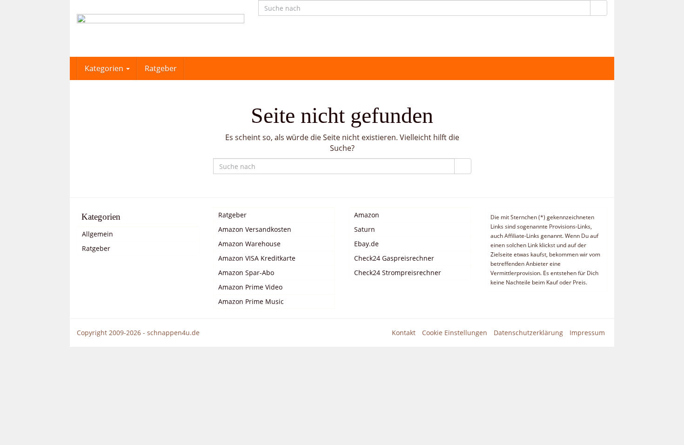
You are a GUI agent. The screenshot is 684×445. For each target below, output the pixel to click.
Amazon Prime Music (251, 301)
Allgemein (97, 233)
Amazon (366, 214)
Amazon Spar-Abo (246, 272)
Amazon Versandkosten (254, 229)
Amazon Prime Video (250, 287)
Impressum (587, 332)
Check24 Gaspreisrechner (394, 258)
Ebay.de (366, 243)
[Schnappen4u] (160, 28)
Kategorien (105, 68)
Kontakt (404, 332)
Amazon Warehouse (249, 243)
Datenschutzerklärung (528, 332)
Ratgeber (161, 68)
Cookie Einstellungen (454, 332)
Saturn (364, 229)
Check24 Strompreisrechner (397, 272)
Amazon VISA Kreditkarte (256, 258)
